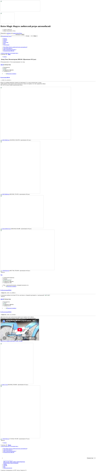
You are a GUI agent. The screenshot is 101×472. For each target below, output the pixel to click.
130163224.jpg (5, 270)
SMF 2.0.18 (6, 461)
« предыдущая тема (5, 53)
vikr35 (2, 64)
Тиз (1, 274)
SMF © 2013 (13, 461)
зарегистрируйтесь (17, 33)
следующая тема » (14, 53)
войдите (9, 33)
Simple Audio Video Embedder (10, 463)
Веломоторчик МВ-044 (5, 77)
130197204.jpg (5, 438)
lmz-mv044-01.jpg (6, 228)
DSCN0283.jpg (5, 140)
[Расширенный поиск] (6, 36)
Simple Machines (20, 461)
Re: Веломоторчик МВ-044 (6, 290)
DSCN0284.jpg (5, 194)
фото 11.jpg (5, 384)
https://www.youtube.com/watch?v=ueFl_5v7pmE (11, 341)
